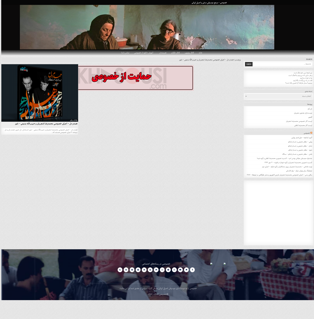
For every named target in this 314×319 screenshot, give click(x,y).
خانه (199, 52)
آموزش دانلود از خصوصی (142, 52)
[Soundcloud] (143, 269)
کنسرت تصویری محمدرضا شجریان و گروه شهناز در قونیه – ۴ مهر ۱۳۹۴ (287, 162)
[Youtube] (179, 269)
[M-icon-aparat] (124, 269)
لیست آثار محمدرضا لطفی (302, 125)
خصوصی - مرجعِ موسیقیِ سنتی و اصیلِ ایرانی (208, 2)
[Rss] (118, 269)
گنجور (309, 117)
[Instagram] (173, 269)
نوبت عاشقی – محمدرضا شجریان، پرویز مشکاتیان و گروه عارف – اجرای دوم (286, 166)
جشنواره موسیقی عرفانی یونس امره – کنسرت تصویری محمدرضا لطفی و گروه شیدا (283, 158)
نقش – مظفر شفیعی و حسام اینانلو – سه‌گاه (296, 154)
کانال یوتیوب (188, 52)
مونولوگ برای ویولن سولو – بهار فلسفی (298, 170)
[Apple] (149, 269)
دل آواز (308, 108)
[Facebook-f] (191, 269)
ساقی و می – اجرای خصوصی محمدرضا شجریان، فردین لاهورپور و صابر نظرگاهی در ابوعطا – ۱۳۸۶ (278, 175)
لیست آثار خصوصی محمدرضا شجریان (298, 121)
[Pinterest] (130, 269)
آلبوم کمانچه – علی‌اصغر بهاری (300, 137)
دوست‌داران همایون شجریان (302, 113)
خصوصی (305, 133)
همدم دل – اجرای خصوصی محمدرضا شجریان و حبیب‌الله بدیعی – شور (45, 123)
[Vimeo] (136, 269)
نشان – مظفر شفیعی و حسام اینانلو (299, 146)
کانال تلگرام (174, 52)
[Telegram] (167, 269)
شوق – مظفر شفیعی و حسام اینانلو (299, 150)
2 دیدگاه (71, 120)
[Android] (155, 269)
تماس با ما (124, 52)
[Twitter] (185, 269)
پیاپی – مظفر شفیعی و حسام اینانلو (299, 141)
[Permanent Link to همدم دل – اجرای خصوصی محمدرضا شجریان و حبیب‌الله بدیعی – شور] (38, 93)
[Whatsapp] (161, 269)
